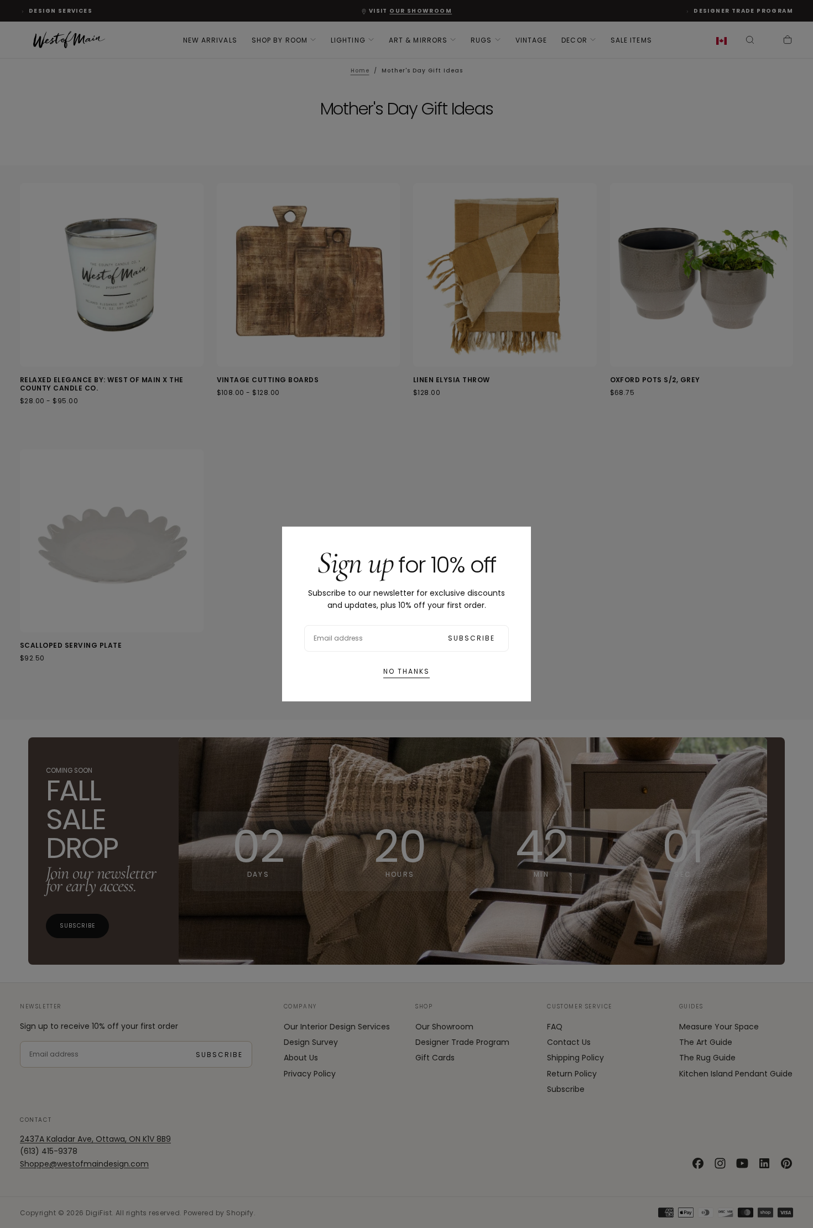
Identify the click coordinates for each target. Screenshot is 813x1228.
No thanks (406, 671)
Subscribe (471, 638)
